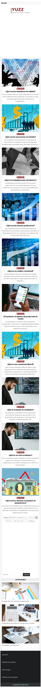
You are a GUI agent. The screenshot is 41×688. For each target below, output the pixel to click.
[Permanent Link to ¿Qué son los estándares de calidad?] (20, 72)
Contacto (5, 655)
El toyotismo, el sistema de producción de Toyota (20, 317)
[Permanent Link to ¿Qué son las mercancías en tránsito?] (20, 118)
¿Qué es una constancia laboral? (20, 364)
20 (15, 521)
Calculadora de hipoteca (10, 645)
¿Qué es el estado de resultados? (20, 410)
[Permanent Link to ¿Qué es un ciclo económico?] (20, 436)
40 (22, 521)
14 (9, 521)
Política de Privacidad (9, 677)
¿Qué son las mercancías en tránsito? (20, 137)
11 (33, 517)
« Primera (19, 517)
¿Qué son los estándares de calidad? (20, 91)
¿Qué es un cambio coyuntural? (20, 271)
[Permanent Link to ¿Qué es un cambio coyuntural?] (20, 252)
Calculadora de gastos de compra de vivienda (18, 623)
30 (19, 521)
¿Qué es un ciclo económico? (20, 455)
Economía (21, 88)
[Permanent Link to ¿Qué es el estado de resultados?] (20, 391)
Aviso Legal (6, 670)
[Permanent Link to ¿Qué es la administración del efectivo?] (20, 161)
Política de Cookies (8, 662)
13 (6, 521)
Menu (5, 3)
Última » (32, 521)
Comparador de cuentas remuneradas (15, 601)
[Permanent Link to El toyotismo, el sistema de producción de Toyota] (20, 298)
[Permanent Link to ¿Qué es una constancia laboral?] (20, 345)
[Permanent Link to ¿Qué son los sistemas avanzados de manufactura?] (20, 482)
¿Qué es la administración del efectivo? (20, 180)
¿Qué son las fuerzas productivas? (20, 225)
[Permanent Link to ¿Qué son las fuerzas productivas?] (20, 207)
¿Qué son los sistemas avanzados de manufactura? (20, 502)
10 (30, 517)
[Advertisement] (20, 35)
